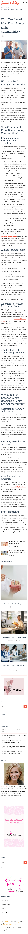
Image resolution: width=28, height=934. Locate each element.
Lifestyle (4, 912)
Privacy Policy (12, 924)
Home (4, 908)
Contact (19, 927)
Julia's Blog (8, 921)
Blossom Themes (17, 923)
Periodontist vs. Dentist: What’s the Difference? (14, 637)
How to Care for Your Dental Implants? (14, 604)
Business (5, 900)
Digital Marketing (7, 904)
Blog (13, 927)
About (8, 927)
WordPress (5, 924)
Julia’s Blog (4, 786)
